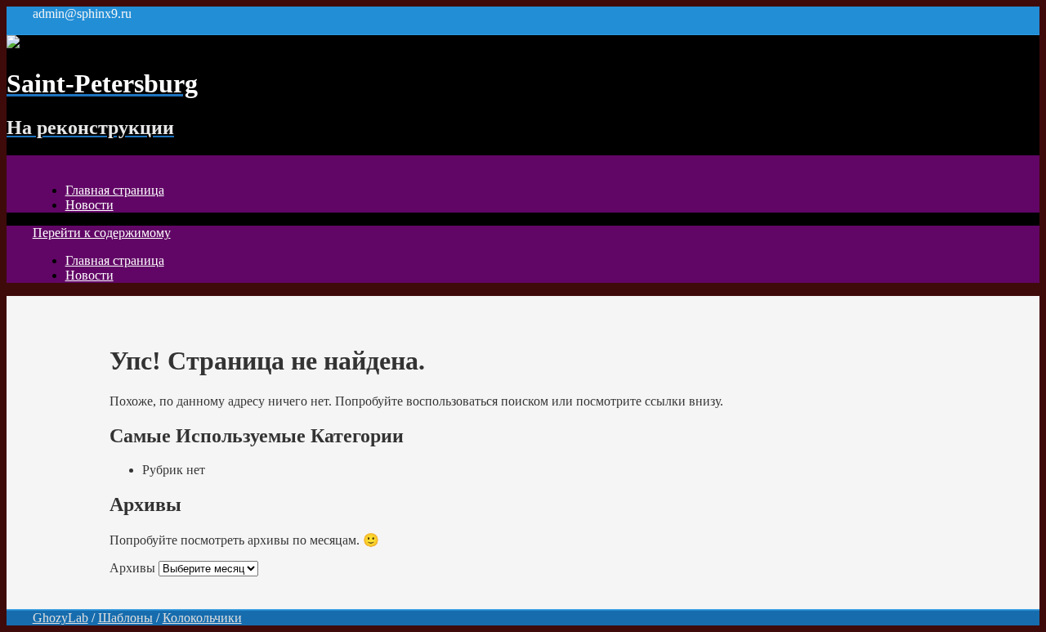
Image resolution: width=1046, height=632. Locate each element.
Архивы (132, 568)
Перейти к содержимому (102, 233)
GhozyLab (60, 618)
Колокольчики (202, 618)
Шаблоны (125, 618)
